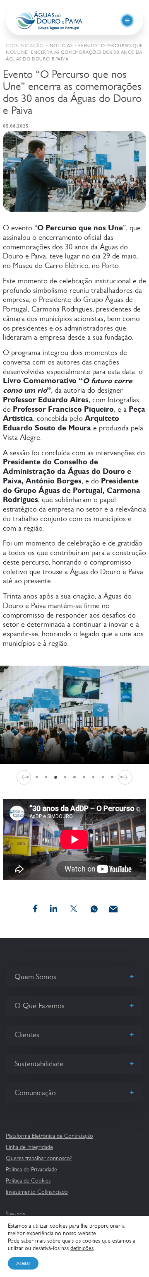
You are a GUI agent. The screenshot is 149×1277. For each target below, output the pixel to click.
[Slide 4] (55, 777)
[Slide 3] (46, 777)
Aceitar (23, 1263)
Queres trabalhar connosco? (39, 1158)
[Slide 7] (84, 777)
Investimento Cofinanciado (37, 1191)
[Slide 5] (65, 777)
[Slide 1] (27, 777)
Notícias (61, 45)
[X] (74, 909)
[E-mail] (113, 908)
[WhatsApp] (94, 908)
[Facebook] (35, 908)
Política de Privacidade (31, 1169)
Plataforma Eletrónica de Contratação (49, 1135)
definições (82, 1248)
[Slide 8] (93, 777)
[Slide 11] (121, 777)
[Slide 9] (103, 777)
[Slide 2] (37, 777)
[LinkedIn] (54, 908)
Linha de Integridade (29, 1147)
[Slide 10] (112, 777)
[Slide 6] (74, 777)
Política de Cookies (28, 1180)
